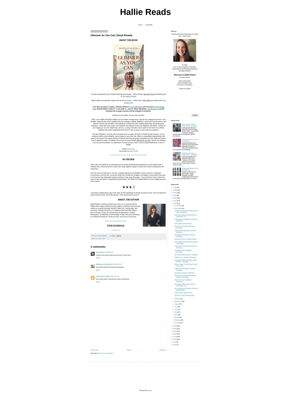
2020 (175, 203)
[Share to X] (116, 236)
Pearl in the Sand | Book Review (184, 295)
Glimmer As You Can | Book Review (185, 239)
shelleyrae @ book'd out (104, 264)
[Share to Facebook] (118, 236)
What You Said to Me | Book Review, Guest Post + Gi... (185, 215)
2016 (175, 334)
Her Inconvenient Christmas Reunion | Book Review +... (186, 289)
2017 (175, 331)
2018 (175, 329)
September (178, 301)
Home (140, 25)
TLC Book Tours (115, 230)
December (178, 206)
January (177, 323)
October (177, 299)
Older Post (162, 350)
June (176, 309)
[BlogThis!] (114, 236)
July (176, 307)
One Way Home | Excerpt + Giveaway (186, 255)
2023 (175, 195)
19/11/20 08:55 (117, 264)
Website (107, 221)
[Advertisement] (128, 332)
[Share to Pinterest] (120, 236)
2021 (175, 201)
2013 (175, 342)
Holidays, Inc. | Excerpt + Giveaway (185, 257)
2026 (175, 187)
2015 (175, 337)
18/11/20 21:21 (109, 252)
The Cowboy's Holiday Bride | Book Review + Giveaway (185, 276)
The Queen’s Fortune (129, 96)
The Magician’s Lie (154, 109)
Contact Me (149, 25)
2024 (175, 193)
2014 (175, 339)
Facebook (113, 221)
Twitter (118, 221)
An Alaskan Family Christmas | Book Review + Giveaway (185, 260)
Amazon (119, 155)
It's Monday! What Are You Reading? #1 (190, 169)
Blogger (149, 390)
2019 (175, 326)
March (177, 317)
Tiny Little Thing (136, 107)
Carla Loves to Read (102, 276)
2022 (175, 198)
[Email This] (111, 236)
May (176, 312)
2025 (175, 190)
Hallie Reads (145, 12)
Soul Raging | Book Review (182, 223)
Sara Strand (100, 252)
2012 (175, 345)
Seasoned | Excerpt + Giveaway (184, 273)
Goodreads (113, 155)
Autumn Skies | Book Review (183, 293)
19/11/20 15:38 (114, 276)
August (177, 304)
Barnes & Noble (126, 155)
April (176, 315)
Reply (98, 258)
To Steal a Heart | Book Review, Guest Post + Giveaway (186, 211)
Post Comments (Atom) (106, 353)
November (178, 208)
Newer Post (94, 350)
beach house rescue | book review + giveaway (189, 154)
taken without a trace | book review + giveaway (189, 125)
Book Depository (136, 155)
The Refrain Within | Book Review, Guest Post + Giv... (184, 285)
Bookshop (144, 155)
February (178, 320)
